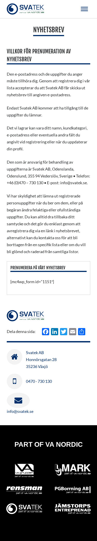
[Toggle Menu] (84, 9)
